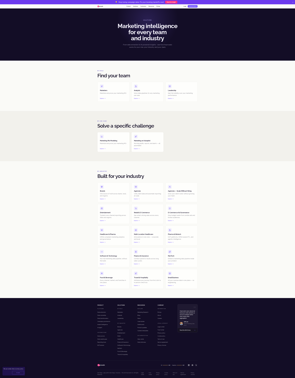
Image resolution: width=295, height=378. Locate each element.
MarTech (119, 348)
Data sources (101, 336)
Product (129, 6)
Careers (160, 318)
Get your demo (192, 6)
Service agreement (163, 342)
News (139, 318)
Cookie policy (161, 336)
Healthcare (120, 339)
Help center (141, 339)
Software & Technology (123, 345)
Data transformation (102, 318)
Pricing (158, 6)
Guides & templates (143, 330)
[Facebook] (192, 365)
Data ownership (101, 315)
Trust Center (161, 330)
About (159, 315)
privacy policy (19, 368)
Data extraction (101, 312)
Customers (143, 6)
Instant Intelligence (102, 324)
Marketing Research (143, 312)
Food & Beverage (122, 351)
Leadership (120, 318)
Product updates (142, 327)
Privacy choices (162, 345)
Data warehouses (102, 339)
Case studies (141, 321)
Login (184, 6)
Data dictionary (142, 342)
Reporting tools (101, 342)
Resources (151, 6)
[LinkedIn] (188, 365)
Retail (119, 336)
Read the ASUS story (185, 330)
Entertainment (121, 333)
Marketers (120, 312)
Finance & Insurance (122, 342)
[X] (196, 365)
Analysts (119, 315)
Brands (119, 327)
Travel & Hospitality (122, 354)
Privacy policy (161, 333)
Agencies (120, 330)
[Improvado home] (100, 6)
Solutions (135, 6)
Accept (18, 372)
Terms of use (161, 339)
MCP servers (100, 345)
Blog (139, 315)
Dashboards (141, 324)
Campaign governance (103, 321)
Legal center (161, 327)
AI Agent (99, 327)
